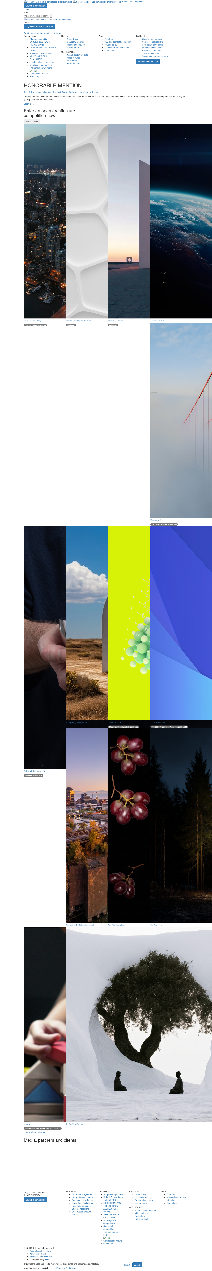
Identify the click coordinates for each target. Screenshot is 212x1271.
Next (36, 121)
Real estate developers (152, 44)
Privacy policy (111, 44)
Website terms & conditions (117, 47)
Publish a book (73, 63)
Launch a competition (35, 5)
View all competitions (35, 1132)
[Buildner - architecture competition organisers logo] (73, 1)
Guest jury (34, 76)
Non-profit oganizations (152, 41)
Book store (72, 60)
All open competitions (39, 38)
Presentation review (76, 44)
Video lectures (73, 57)
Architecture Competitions (133, 1)
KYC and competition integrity (118, 41)
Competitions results (39, 73)
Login (26, 9)
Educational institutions (152, 47)
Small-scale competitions (41, 64)
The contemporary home (41, 67)
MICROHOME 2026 (112, 1204)
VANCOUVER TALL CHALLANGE (38, 58)
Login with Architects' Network (39, 26)
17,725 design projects (77, 54)
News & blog (72, 38)
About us (109, 38)
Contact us (109, 50)
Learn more (29, 103)
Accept (137, 1264)
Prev (28, 121)
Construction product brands (155, 56)
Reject (127, 1264)
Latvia (47, 1259)
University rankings (75, 41)
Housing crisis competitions (42, 62)
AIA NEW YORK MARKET (41, 53)
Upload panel (73, 47)
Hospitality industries (151, 50)
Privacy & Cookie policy (67, 1268)
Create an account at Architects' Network (42, 33)
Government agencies (152, 38)
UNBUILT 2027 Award (40, 43)
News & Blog (141, 1194)
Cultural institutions (150, 53)
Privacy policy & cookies (39, 1254)
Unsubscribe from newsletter (41, 1256)
